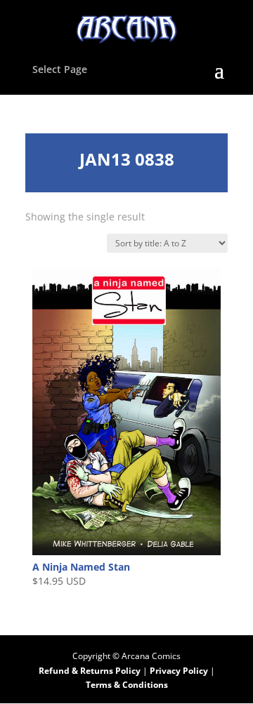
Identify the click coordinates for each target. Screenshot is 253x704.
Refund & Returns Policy (90, 671)
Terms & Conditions (127, 685)
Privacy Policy (180, 671)
